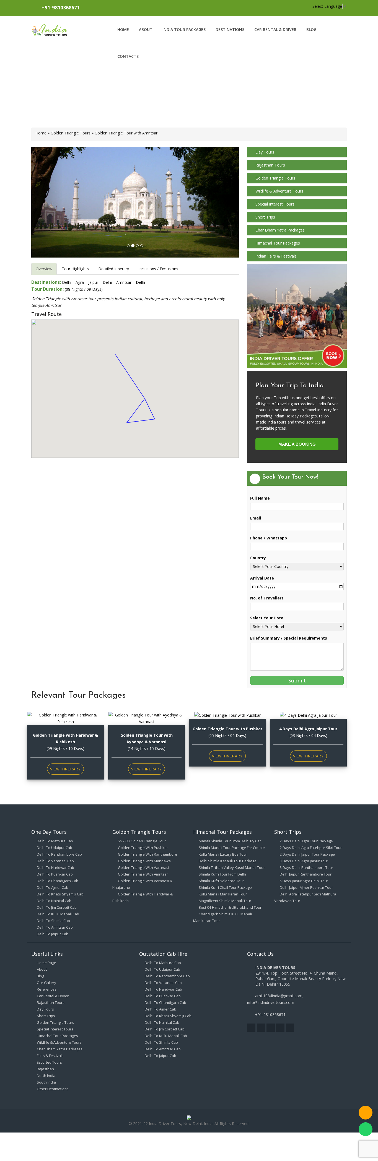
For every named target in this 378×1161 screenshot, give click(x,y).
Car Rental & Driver (275, 29)
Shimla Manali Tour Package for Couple (232, 847)
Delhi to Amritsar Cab (55, 927)
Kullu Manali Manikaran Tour (223, 894)
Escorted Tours (49, 1062)
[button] (47, 202)
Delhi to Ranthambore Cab (59, 854)
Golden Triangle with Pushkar (143, 847)
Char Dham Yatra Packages (280, 230)
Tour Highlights (75, 268)
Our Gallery (46, 982)
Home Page (46, 962)
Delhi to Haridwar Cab (55, 867)
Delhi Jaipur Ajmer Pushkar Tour (306, 887)
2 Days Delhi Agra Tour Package (306, 840)
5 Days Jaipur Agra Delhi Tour (304, 880)
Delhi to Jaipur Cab (52, 933)
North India (46, 1075)
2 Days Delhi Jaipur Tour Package (307, 854)
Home (123, 29)
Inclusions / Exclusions (158, 268)
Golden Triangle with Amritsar (143, 874)
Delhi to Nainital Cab (54, 900)
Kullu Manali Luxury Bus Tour (223, 854)
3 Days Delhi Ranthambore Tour (306, 867)
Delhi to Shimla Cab (53, 920)
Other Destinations (53, 1088)
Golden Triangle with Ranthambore (147, 854)
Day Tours (264, 152)
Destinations (230, 29)
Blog (311, 29)
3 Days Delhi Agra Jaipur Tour (304, 860)
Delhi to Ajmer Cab (52, 887)
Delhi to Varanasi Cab (55, 860)
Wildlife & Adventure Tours (279, 191)
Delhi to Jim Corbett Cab (57, 907)
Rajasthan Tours (270, 165)
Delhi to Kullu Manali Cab (58, 913)
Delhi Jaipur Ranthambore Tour (306, 874)
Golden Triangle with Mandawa (144, 860)
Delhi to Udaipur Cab (54, 847)
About (145, 29)
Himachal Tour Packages (277, 243)
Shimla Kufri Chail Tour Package (225, 887)
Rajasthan (45, 1068)
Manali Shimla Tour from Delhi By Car (230, 840)
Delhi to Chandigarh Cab (57, 880)
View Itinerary (65, 769)
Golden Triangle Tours (70, 133)
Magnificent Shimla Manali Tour (225, 900)
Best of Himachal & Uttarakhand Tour (230, 907)
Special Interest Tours (274, 204)
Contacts (128, 56)
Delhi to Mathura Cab (55, 840)
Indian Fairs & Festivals (276, 256)
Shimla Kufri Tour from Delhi (222, 874)
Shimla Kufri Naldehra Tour (221, 880)
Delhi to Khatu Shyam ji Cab (60, 894)
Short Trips (265, 217)
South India (46, 1082)
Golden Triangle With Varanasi (143, 867)
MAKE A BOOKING (297, 444)
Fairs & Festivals (50, 1055)
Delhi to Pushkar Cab (55, 874)
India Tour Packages (184, 29)
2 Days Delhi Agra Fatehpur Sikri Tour (311, 847)
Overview (44, 268)
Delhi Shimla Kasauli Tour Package (228, 860)
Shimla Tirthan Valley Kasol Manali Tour (232, 867)
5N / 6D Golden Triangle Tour (142, 840)
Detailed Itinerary (113, 268)
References (46, 989)
